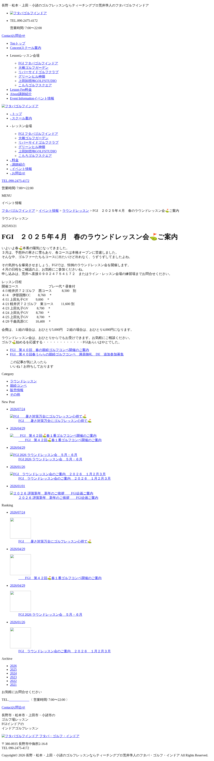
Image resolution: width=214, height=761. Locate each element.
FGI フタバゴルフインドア (38, 63)
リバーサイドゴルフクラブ (38, 72)
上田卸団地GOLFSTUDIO (37, 81)
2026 (13, 666)
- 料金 (14, 160)
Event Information (32, 98)
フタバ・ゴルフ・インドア (58, 736)
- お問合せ (17, 173)
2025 (13, 669)
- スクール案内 (21, 118)
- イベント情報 (21, 169)
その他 (15, 394)
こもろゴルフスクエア (35, 85)
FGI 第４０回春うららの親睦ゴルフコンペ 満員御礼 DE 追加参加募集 (67, 354)
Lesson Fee (21, 89)
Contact (13, 35)
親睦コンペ (18, 385)
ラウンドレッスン (23, 381)
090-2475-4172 (15, 181)
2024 (13, 673)
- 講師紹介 (17, 164)
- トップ (16, 114)
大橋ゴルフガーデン (33, 67)
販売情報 (16, 390)
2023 (13, 677)
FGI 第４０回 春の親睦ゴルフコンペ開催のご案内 (49, 350)
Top (17, 43)
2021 (13, 684)
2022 (13, 681)
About (21, 94)
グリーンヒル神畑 (31, 76)
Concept (25, 48)
